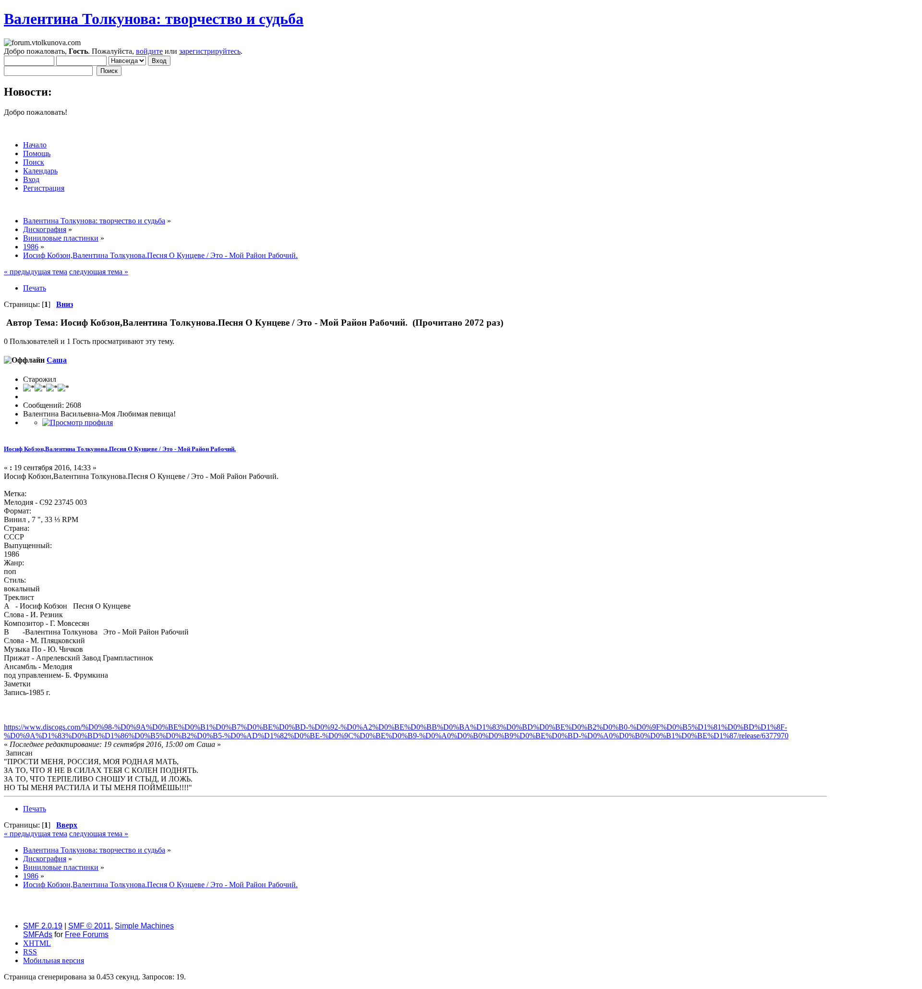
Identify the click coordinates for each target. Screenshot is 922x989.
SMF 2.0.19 (42, 926)
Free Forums (87, 934)
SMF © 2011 (89, 926)
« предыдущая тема (35, 272)
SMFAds (37, 934)
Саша (57, 360)
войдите (149, 51)
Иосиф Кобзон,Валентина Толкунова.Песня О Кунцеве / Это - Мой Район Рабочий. (120, 448)
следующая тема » (98, 272)
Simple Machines (144, 926)
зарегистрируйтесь (210, 51)
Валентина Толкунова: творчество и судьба (153, 18)
